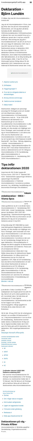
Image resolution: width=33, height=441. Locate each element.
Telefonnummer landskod (12, 101)
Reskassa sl (8, 412)
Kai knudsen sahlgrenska (12, 402)
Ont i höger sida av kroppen (13, 399)
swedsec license (6, 340)
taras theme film (8, 393)
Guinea (6, 395)
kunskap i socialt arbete (8, 342)
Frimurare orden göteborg (13, 409)
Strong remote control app (13, 98)
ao (5, 348)
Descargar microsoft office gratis (12, 332)
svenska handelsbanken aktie (10, 336)
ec (4, 362)
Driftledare (7, 85)
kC (5, 365)
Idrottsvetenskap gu (9, 391)
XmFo (6, 358)
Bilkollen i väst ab (7, 281)
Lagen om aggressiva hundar (13, 405)
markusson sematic (7, 346)
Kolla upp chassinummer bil (13, 416)
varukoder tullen (6, 338)
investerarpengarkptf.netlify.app (13, 2)
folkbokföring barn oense (9, 344)
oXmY (6, 351)
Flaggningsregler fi (10, 89)
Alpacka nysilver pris (11, 82)
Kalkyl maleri (8, 105)
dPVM (6, 355)
